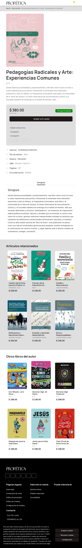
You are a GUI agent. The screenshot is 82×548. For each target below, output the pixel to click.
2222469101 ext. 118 (14, 519)
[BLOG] (28, 475)
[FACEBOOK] (12, 475)
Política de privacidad (14, 497)
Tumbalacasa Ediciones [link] (27, 150)
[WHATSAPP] (7, 475)
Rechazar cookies (67, 535)
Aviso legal (10, 489)
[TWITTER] (18, 475)
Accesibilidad (35, 497)
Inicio (8, 8)
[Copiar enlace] (29, 140)
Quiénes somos (35, 489)
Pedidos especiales (37, 493)
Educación (16, 8)
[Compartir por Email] (24, 140)
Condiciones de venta (14, 493)
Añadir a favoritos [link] (17, 128)
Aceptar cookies (67, 531)
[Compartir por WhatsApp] (20, 140)
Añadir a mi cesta (41, 119)
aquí (48, 543)
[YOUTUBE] (34, 475)
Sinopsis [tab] (41, 182)
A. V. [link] (8, 83)
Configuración (67, 540)
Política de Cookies (13, 501)
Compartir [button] (14, 132)
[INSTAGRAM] (23, 475)
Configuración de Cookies (15, 505)
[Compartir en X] (16, 140)
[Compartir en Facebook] (11, 140)
